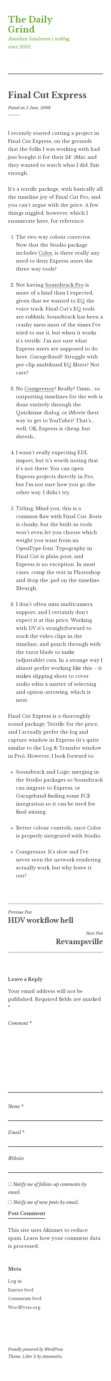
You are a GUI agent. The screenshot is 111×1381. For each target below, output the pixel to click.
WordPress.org (24, 1307)
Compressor (39, 389)
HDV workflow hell (40, 917)
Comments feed (24, 1298)
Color (45, 253)
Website (16, 1158)
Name (16, 1106)
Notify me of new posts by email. (46, 1202)
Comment (20, 1023)
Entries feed (20, 1290)
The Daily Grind (30, 25)
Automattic (52, 1356)
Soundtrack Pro (64, 285)
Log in (15, 1281)
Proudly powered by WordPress (35, 1349)
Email (16, 1132)
